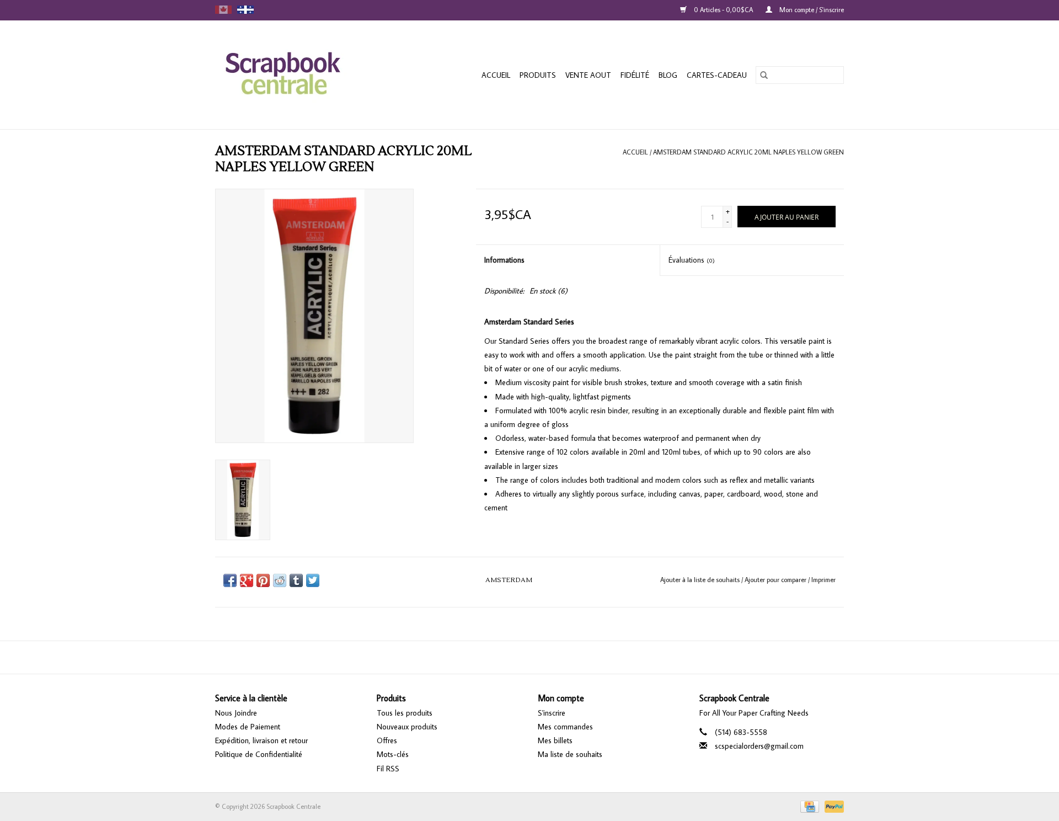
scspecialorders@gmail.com (759, 746)
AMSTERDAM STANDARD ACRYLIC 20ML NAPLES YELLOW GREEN (748, 152)
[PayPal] (832, 805)
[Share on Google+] (246, 580)
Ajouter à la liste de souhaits (700, 579)
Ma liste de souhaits (570, 754)
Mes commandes (565, 727)
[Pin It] (263, 580)
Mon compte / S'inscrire (811, 10)
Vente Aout (588, 75)
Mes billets (555, 740)
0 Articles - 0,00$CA (723, 10)
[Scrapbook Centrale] (300, 75)
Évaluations (691, 260)
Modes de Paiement (247, 727)
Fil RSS (388, 769)
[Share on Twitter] (312, 580)
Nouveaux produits (407, 727)
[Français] (245, 10)
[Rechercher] (764, 75)
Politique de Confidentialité (258, 754)
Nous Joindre (236, 713)
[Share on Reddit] (279, 580)
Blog (668, 75)
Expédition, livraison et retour (261, 740)
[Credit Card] (808, 805)
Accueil (496, 75)
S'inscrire (551, 713)
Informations (504, 260)
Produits (538, 75)
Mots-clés (393, 754)
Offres (387, 740)
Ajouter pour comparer (776, 579)
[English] (223, 10)
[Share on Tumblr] (296, 580)
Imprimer (823, 579)
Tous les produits (404, 713)
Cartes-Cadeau (717, 75)
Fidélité (635, 75)
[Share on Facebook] (230, 580)
